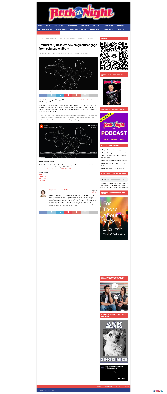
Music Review (72, 26)
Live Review (58, 26)
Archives (126, 386)
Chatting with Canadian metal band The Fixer (113, 160)
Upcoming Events (44, 29)
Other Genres (109, 26)
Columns (95, 26)
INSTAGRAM (42, 178)
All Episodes (97, 386)
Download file (104, 183)
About (83, 29)
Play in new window (115, 183)
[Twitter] (95, 192)
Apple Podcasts (111, 187)
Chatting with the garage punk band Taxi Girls (114, 153)
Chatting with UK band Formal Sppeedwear (113, 150)
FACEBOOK (42, 176)
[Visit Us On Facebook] (153, 391)
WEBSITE (42, 174)
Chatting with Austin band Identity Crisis (112, 168)
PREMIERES (74, 29)
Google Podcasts (122, 187)
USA (86, 53)
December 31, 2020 (46, 53)
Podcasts (120, 26)
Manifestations (85, 100)
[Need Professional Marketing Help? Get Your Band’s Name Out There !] (114, 310)
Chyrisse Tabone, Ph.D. (60, 53)
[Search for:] (119, 33)
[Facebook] (93, 192)
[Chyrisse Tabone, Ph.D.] (43, 196)
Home (40, 26)
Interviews (85, 26)
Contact (119, 29)
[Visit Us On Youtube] (159, 391)
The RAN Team (94, 29)
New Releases (61, 29)
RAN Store (107, 29)
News (48, 26)
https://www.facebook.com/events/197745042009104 (56, 169)
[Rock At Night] (83, 23)
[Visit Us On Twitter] (162, 391)
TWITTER (42, 180)
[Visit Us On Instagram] (156, 391)
